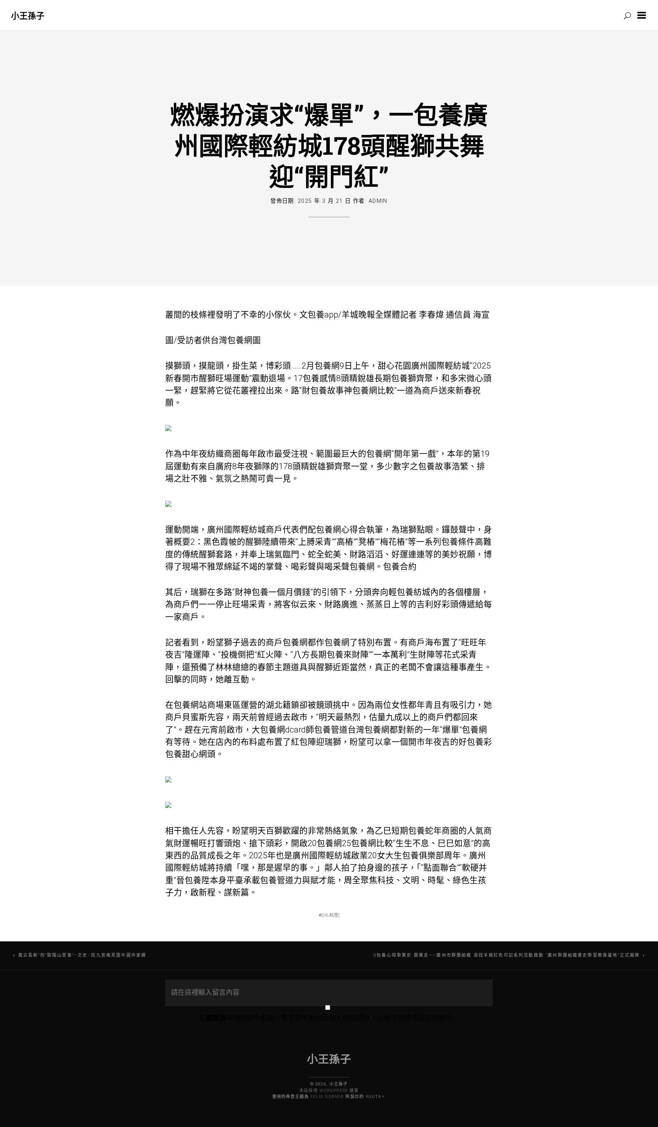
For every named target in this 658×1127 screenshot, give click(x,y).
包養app (323, 314)
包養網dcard (283, 729)
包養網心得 (337, 529)
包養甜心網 (186, 754)
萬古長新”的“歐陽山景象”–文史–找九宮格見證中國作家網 (82, 955)
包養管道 (331, 729)
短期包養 (408, 830)
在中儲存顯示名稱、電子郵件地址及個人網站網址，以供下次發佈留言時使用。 (329, 1018)
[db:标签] (330, 915)
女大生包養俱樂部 (410, 855)
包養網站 (190, 705)
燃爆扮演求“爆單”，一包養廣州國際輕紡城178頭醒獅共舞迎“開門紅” (329, 145)
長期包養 (391, 378)
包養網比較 (373, 390)
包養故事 (327, 390)
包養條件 (458, 542)
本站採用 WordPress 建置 (328, 1090)
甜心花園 (394, 365)
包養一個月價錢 (281, 592)
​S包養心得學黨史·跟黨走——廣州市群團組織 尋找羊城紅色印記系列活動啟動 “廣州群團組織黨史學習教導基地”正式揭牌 (507, 955)
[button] (643, 15)
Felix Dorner (327, 1096)
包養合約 (400, 566)
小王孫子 (28, 15)
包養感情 (319, 378)
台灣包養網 (231, 340)
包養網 (327, 365)
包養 (405, 592)
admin (378, 201)
